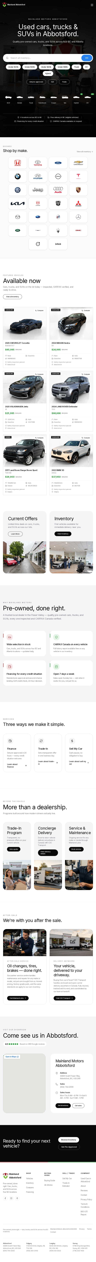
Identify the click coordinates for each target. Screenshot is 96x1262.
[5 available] (17, 176)
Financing (30, 1192)
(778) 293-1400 (78, 1251)
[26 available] (37, 176)
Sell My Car (67, 1178)
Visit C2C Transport (63, 998)
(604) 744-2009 (66, 1087)
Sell (52, 82)
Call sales (78, 1106)
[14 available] (17, 203)
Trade (64, 82)
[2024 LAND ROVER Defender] (71, 401)
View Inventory (63, 534)
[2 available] (78, 190)
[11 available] (37, 203)
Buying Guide (49, 1180)
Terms (89, 1229)
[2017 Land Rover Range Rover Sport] (24, 465)
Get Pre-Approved (69, 1147)
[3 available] (78, 203)
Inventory (30, 1183)
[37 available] (58, 176)
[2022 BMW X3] (71, 465)
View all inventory (12, 297)
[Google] (17, 1198)
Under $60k (63, 67)
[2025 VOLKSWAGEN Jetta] (24, 401)
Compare (40, 310)
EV (86, 67)
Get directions (63, 1105)
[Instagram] (11, 1198)
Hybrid (48, 73)
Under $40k (46, 67)
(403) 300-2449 (32, 1251)
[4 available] (78, 176)
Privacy (81, 1229)
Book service (76, 849)
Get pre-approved (36, 82)
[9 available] (17, 163)
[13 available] (37, 190)
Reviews (84, 1190)
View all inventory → (85, 151)
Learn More (15, 534)
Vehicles (29, 1178)
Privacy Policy (86, 1199)
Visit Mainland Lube (17, 998)
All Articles (48, 1185)
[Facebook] (5, 1198)
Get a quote (14, 849)
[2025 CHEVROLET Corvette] (24, 337)
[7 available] (58, 163)
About (83, 1186)
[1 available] (37, 217)
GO (86, 58)
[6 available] (17, 230)
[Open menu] (92, 5)
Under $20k (13, 67)
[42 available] (37, 163)
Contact (84, 1195)
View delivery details (45, 853)
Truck (76, 67)
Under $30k (30, 67)
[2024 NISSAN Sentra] (71, 337)
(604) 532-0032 (55, 1251)
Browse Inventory (68, 1140)
